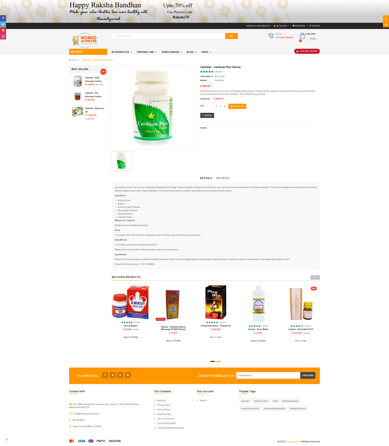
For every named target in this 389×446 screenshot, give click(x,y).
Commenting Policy (166, 423)
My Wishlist (300, 26)
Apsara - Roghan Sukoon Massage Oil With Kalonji (173, 328)
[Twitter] (3, 24)
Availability (206, 76)
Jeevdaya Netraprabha (274, 408)
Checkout (316, 26)
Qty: (202, 106)
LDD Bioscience (261, 401)
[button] (207, 71)
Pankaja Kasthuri (298, 408)
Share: (203, 128)
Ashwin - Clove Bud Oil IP (301, 329)
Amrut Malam (130, 326)
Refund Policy (163, 409)
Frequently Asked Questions (170, 428)
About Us (161, 400)
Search (203, 400)
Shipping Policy (164, 414)
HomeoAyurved (292, 441)
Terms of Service (165, 418)
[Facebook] (3, 18)
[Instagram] (3, 36)
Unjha (275, 401)
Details (206, 178)
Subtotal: (205, 99)
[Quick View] (120, 303)
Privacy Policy (163, 405)
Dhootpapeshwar (290, 401)
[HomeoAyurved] (194, 11)
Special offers (309, 51)
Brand (203, 80)
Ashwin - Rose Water (258, 329)
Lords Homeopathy (250, 408)
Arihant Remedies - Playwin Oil (216, 326)
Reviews (222, 178)
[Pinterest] (3, 30)
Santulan (219, 80)
